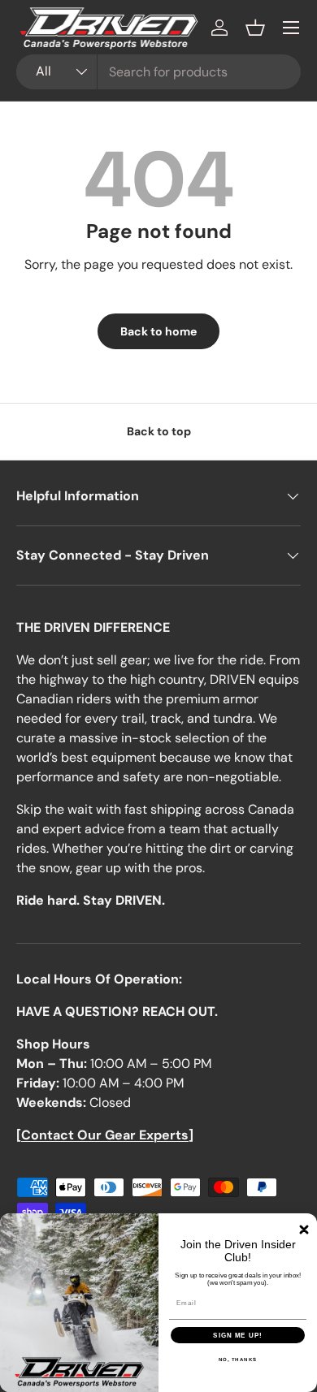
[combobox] (158, 71)
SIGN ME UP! (238, 1335)
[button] (255, 27)
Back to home (158, 331)
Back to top (159, 431)
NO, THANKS (238, 1360)
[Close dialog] (304, 1229)
